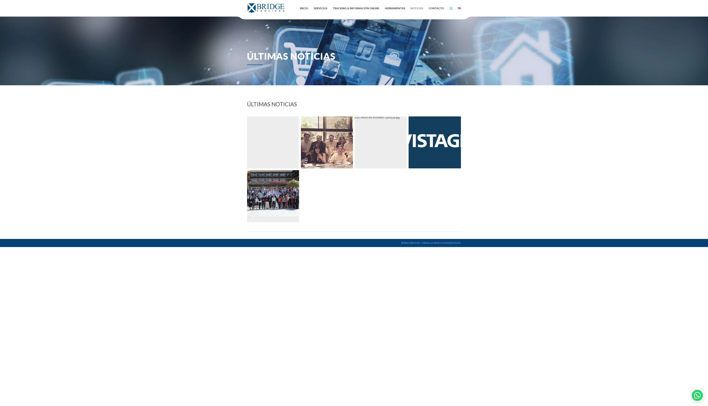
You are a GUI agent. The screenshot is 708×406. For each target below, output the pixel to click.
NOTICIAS (417, 8)
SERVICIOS (320, 8)
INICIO (304, 8)
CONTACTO (436, 8)
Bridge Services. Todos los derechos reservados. (431, 243)
